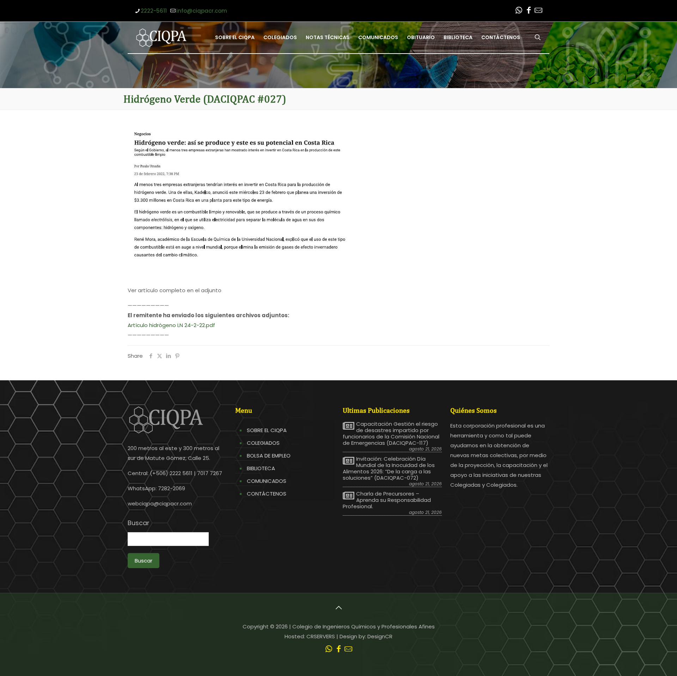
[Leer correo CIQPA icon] (538, 11)
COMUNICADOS (266, 481)
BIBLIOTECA (261, 468)
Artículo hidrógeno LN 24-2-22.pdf (171, 325)
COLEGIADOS (263, 443)
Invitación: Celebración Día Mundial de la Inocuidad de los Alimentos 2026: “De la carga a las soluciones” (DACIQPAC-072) (389, 468)
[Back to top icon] (338, 607)
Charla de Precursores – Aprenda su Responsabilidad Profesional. (387, 500)
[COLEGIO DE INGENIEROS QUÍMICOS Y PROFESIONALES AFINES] (161, 37)
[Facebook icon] (528, 11)
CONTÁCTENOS (266, 493)
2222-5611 (154, 10)
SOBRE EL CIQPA (267, 430)
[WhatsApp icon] (519, 11)
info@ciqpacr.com (201, 10)
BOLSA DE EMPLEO (269, 455)
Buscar (139, 523)
